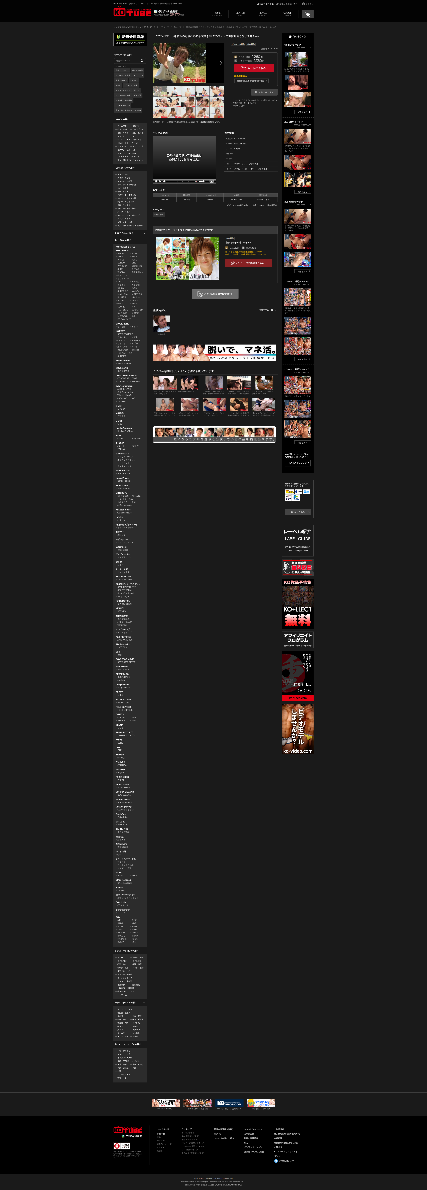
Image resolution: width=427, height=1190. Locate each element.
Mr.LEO (135, 875)
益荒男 (135, 337)
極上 (134, 316)
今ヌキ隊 (121, 327)
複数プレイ (137, 126)
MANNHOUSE (122, 454)
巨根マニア (122, 502)
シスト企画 (121, 851)
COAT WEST (123, 378)
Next (221, 63)
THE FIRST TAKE (125, 499)
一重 (119, 1071)
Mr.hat (119, 872)
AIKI (119, 920)
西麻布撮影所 (122, 616)
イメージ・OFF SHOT (126, 153)
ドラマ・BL (122, 995)
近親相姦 (136, 985)
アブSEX (136, 343)
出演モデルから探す (124, 233)
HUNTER (121, 297)
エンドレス (137, 347)
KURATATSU (123, 381)
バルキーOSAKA (124, 622)
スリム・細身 (122, 174)
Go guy (120, 288)
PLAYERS (120, 769)
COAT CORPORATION (126, 375)
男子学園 (136, 285)
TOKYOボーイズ (124, 353)
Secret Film (137, 266)
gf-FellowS (122, 398)
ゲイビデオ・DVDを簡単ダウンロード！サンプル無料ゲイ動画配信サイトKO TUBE (147, 4)
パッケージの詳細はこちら (250, 263)
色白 (134, 1068)
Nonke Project (122, 478)
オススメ (160, 1147)
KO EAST (120, 331)
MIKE (134, 923)
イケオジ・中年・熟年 (126, 208)
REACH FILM (122, 485)
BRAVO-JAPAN (123, 360)
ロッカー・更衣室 (124, 981)
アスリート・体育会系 (126, 195)
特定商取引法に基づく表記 (286, 1143)
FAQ (246, 1143)
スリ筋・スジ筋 (123, 178)
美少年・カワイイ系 (125, 202)
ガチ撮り (136, 281)
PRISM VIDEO (122, 777)
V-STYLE (136, 340)
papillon (121, 680)
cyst (119, 854)
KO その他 (122, 313)
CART (308, 14)
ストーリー (122, 136)
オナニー (136, 136)
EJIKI (119, 750)
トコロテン (138, 75)
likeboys (120, 755)
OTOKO (135, 313)
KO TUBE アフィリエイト (286, 1151)
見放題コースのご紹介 (254, 1151)
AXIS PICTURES (123, 637)
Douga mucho (122, 685)
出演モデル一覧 (266, 310)
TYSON (135, 300)
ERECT (119, 692)
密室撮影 (121, 985)
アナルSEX (121, 126)
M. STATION (122, 316)
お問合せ (278, 1147)
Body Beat (136, 439)
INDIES (120, 260)
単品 (159, 1137)
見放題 (159, 1151)
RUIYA (120, 926)
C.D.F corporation (124, 386)
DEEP (120, 256)
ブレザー (136, 1026)
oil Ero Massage (124, 505)
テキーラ (121, 862)
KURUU (121, 263)
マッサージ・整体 (123, 95)
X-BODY (121, 272)
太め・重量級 (122, 188)
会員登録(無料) (206, 122)
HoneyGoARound (125, 593)
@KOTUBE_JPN (286, 1161)
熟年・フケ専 (137, 146)
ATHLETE (136, 496)
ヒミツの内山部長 (125, 527)
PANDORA (122, 266)
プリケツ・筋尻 (131, 85)
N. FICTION (137, 294)
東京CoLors (121, 844)
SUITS (120, 269)
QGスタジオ (121, 902)
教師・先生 (122, 1019)
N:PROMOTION (123, 601)
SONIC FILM (137, 310)
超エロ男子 (122, 347)
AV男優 (135, 1036)
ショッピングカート (253, 1129)
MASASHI (121, 939)
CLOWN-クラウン (124, 807)
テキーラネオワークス (126, 859)
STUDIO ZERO (122, 324)
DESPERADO (122, 674)
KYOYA (120, 942)
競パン (136, 90)
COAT (134, 378)
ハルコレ (120, 517)
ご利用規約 (279, 1129)
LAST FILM (122, 647)
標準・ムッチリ (123, 191)
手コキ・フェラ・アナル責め (129, 140)
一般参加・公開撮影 (124, 100)
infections (136, 297)
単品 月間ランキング (190, 1139)
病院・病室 (137, 964)
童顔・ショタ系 (123, 205)
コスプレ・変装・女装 (126, 150)
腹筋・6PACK (121, 80)
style (134, 717)
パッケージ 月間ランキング (193, 1146)
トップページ (217, 14)
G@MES (120, 714)
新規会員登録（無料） (290, 4)
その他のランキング (297, 463)
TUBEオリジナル (123, 105)
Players (120, 772)
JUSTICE (120, 443)
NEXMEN (120, 608)
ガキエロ (121, 285)
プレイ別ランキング (190, 1150)
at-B (133, 398)
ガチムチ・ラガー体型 (126, 185)
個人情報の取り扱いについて (287, 1134)
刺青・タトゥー (123, 1078)
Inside (118, 436)
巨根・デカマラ (122, 70)
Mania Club (122, 294)
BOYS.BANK (122, 368)
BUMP (134, 253)
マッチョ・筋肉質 (124, 181)
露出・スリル (137, 133)
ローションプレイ (124, 978)
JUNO (134, 288)
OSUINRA (120, 762)
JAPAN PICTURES (124, 732)
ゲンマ (120, 728)
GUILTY (135, 446)
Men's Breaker (123, 470)
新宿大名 (120, 836)
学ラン (120, 1026)
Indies (134, 304)
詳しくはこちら (298, 512)
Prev (155, 63)
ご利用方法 (249, 1134)
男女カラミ (122, 146)
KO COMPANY (122, 250)
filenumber (122, 625)
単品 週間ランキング (190, 1136)
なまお (119, 562)
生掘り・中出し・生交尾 (127, 143)
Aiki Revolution (123, 644)
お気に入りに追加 (266, 92)
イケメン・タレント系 (126, 198)
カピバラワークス (124, 539)
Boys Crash (122, 350)
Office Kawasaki (123, 880)
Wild (134, 720)
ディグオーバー (123, 554)
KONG (119, 740)
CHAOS (121, 340)
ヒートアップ (123, 463)
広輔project (121, 547)
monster (135, 350)
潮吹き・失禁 (137, 70)
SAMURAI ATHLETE (126, 587)
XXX (119, 281)
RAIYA (120, 923)
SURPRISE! (122, 291)
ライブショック (124, 466)
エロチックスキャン (126, 460)
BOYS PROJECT (125, 334)
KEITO (134, 933)
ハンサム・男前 (123, 1075)
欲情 (134, 502)
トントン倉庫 (122, 569)
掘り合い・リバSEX (125, 991)
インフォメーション (253, 1147)
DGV (118, 917)
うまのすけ (122, 337)
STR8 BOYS (121, 493)
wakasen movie (123, 510)
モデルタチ (137, 961)
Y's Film (119, 887)
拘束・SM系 (122, 129)
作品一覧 (177, 27)
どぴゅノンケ (123, 278)
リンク (277, 1156)
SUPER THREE (123, 799)
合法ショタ (122, 275)
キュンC (135, 327)
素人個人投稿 (122, 829)
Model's (135, 291)
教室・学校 (122, 964)
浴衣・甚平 (137, 1016)
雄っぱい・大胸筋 (123, 75)
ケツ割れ (136, 1033)
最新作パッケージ (164, 1144)
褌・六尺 (121, 1033)
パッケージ (161, 1140)
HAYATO (121, 936)
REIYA (134, 939)
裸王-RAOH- (137, 272)
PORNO (121, 449)
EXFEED (136, 381)
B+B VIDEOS (122, 667)
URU (134, 942)
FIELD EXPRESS (123, 707)
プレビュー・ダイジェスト (128, 157)
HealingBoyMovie (124, 428)
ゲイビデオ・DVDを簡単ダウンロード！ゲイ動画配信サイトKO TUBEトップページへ (127, 1129)
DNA (118, 747)
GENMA (119, 725)
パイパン (134, 80)
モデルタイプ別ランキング (193, 1153)
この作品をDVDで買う (218, 293)
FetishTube (121, 814)
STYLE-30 (120, 822)
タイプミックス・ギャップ (128, 215)
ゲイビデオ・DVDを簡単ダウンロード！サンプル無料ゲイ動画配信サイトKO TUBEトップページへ (132, 11)
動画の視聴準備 (251, 1138)
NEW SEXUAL (124, 795)
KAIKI (119, 929)
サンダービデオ (124, 868)
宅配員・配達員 (123, 1013)
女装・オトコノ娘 (124, 222)
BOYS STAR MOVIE (125, 659)
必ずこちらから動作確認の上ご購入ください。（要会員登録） (253, 205)
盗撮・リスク (122, 133)
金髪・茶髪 (158, 214)
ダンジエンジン (123, 910)
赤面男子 (120, 413)
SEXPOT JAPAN (124, 590)
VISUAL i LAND (124, 395)
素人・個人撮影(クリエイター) (128, 110)
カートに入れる (257, 68)
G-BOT (119, 421)
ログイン (310, 4)
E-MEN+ (119, 406)
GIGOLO (121, 304)
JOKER (135, 260)
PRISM (120, 780)
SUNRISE (121, 356)
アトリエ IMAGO (124, 457)
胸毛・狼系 (122, 1064)
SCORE (121, 307)
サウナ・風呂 (122, 968)
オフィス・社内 (123, 971)
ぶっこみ (121, 343)
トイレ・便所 (137, 968)
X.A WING (121, 401)
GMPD (118, 85)
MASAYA (121, 933)
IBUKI (134, 926)
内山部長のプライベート (127, 524)
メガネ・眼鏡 (122, 1036)
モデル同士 (122, 961)
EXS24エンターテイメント (128, 584)
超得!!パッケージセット (126, 895)
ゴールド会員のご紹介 (224, 1138)
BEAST (120, 253)
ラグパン (136, 1030)
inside (120, 439)
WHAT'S (121, 720)
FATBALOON (123, 702)
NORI (134, 929)
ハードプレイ (137, 129)
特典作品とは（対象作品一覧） (251, 81)
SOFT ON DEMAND (125, 792)
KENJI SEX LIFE (123, 576)
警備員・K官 (122, 1023)
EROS (134, 256)
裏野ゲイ (120, 532)
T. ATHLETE (122, 310)
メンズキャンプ (123, 629)
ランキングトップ (189, 1133)
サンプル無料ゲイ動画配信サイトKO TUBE (132, 27)
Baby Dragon (123, 596)
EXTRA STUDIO (123, 699)
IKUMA (135, 936)
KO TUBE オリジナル (125, 247)
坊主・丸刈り (137, 1064)
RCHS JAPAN (122, 784)
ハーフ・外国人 (123, 212)
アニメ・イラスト (124, 219)
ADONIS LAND (124, 389)
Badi (118, 652)
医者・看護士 (137, 1019)
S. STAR (135, 269)
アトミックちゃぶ (125, 865)
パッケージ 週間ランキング (193, 1143)
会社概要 (278, 1138)
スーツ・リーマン (123, 90)
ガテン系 (137, 95)
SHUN (134, 920)
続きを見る (302, 112)
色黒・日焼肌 (122, 1068)
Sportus (120, 300)
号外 (134, 307)
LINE (134, 263)
